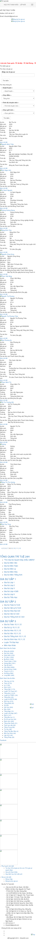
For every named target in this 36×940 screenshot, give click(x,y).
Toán (8, 683)
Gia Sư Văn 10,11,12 (12, 633)
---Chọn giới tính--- (8, 110)
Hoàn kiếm (9, 655)
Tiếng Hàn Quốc (10, 723)
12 (20, 548)
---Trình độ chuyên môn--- (10, 103)
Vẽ (6, 705)
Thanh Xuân (10, 661)
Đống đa (9, 651)
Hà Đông (8, 673)
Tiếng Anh (9, 693)
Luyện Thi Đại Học (11, 642)
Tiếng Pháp (9, 737)
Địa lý (7, 715)
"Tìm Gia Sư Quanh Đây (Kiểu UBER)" (19, 559)
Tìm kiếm (6, 81)
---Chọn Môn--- (7, 95)
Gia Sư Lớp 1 (9, 582)
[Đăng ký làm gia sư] (18, 21)
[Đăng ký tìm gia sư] (18, 19)
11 (17, 548)
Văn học (8, 707)
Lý (7, 685)
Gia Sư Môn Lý (10, 568)
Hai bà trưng (10, 669)
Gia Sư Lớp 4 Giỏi (11, 591)
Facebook (3, 740)
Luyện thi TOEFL (11, 695)
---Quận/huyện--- (7, 88)
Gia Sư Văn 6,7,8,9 (11, 613)
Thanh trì (9, 671)
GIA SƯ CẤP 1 (8, 579)
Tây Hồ (8, 665)
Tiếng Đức (9, 697)
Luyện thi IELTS (10, 699)
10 (14, 548)
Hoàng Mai (10, 663)
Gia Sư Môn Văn (10, 562)
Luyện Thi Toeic (10, 691)
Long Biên (9, 675)
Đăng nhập (9, 879)
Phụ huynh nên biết (8, 866)
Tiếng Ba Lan (9, 717)
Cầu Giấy (9, 667)
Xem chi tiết (3, 142)
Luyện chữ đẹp (10, 713)
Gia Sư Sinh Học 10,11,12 (14, 639)
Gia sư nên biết (6, 877)
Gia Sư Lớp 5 (9, 594)
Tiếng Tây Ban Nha (11, 731)
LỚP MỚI (23, 5)
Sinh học (8, 701)
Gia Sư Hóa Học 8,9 (12, 610)
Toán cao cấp (10, 725)
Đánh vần (9, 721)
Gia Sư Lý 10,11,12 (11, 627)
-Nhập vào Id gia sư (8, 72)
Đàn (7, 709)
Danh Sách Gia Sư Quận (8, 648)
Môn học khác (10, 733)
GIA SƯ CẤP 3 (8, 621)
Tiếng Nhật (9, 703)
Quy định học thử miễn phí (14, 874)
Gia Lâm (8, 653)
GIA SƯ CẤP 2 (8, 601)
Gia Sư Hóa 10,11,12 (12, 630)
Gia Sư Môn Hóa (10, 571)
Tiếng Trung (9, 727)
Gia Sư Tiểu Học (10, 597)
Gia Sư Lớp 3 (9, 588)
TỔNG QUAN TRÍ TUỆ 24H (15, 556)
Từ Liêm (9, 657)
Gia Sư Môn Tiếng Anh (13, 574)
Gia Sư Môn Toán (11, 565)
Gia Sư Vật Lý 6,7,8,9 (12, 607)
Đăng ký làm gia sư (12, 881)
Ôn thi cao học (10, 719)
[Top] (33, 934)
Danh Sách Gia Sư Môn (7, 678)
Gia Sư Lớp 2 (9, 585)
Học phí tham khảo (12, 872)
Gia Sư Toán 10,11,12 (13, 624)
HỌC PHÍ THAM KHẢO (11, 5)
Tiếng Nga (9, 711)
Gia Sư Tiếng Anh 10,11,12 (15, 636)
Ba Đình (9, 659)
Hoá (7, 687)
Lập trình (8, 735)
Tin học (8, 729)
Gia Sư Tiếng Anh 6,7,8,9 (14, 616)
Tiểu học (9, 681)
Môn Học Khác (10, 645)
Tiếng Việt (9, 689)
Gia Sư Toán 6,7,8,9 (12, 605)
